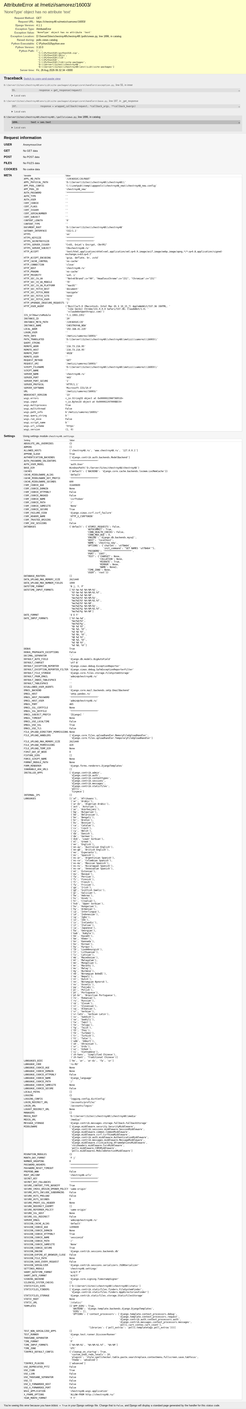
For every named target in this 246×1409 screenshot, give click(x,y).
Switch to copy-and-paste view (42, 78)
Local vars (20, 95)
